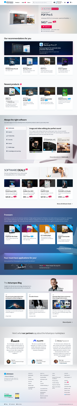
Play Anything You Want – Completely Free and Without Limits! (47, 239)
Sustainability (43, 377)
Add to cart (47, 26)
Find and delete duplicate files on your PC (12, 239)
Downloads (66, 384)
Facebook (13, 404)
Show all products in (59, 157)
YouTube (20, 404)
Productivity (30, 379)
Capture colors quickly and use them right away (29, 239)
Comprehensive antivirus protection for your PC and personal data (64, 102)
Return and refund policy (56, 387)
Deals (24, 2)
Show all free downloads (64, 249)
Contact (42, 383)
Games (29, 383)
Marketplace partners (43, 393)
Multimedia (30, 375)
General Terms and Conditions (56, 378)
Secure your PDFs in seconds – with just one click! (47, 193)
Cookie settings (55, 382)
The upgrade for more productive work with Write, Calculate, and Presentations (12, 105)
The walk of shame (33, 296)
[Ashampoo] (9, 374)
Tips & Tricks (67, 390)
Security (30, 381)
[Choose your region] (67, 2)
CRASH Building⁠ (43, 385)
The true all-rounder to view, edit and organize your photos (47, 103)
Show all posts (67, 322)
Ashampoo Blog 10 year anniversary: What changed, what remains (61, 297)
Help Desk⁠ (66, 375)
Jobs (41, 381)
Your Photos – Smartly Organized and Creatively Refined (28, 104)
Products (17, 2)
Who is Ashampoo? (44, 375)
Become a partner (44, 395)
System (29, 377)
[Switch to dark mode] (65, 2)
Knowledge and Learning (31, 388)
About (53, 375)
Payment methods (56, 384)
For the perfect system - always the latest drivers (64, 71)
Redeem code (67, 388)
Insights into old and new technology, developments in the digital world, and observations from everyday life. (17, 287)
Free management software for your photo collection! (64, 240)
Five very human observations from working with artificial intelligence (14, 297)
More (28, 2)
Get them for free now (44, 267)
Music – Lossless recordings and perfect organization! (29, 193)
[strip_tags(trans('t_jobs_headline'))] (17, 396)
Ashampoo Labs (43, 379)
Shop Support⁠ (67, 377)
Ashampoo (67, 394)
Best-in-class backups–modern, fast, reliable (29, 71)
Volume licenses (43, 390)
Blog (6, 404)
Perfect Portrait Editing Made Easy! (64, 193)
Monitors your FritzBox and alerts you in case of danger (11, 193)
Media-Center (43, 397)
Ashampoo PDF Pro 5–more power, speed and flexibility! (47, 71)
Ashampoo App (67, 386)
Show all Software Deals (64, 204)
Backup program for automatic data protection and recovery (50, 48)
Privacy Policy (55, 380)
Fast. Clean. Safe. (9, 70)
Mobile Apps (31, 385)
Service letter (67, 392)
